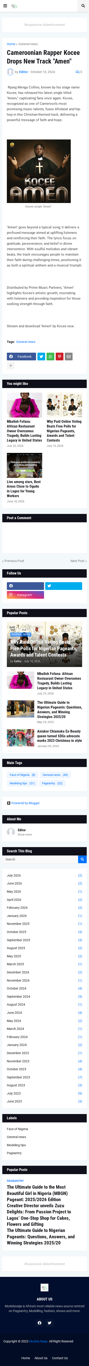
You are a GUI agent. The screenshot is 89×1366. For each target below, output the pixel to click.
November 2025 (44, 924)
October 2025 (44, 932)
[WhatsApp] (50, 356)
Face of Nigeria (22, 775)
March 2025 (44, 964)
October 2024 (44, 988)
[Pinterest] (59, 356)
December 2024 (44, 972)
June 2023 (44, 1101)
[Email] (69, 356)
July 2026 (44, 875)
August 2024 (44, 1004)
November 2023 (44, 1061)
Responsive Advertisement (44, 25)
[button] (5, 6)
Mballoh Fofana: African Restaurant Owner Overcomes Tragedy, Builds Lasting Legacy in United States (24, 430)
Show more (25, 834)
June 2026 (44, 883)
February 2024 (44, 1037)
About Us (40, 1358)
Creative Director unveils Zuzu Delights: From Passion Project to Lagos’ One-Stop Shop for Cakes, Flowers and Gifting (39, 1215)
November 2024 (44, 980)
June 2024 (44, 1012)
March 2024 (44, 1029)
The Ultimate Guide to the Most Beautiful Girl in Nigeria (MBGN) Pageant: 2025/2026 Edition (37, 1193)
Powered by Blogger (25, 803)
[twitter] (63, 586)
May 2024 (44, 1021)
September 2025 (44, 940)
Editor (22, 830)
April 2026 (44, 900)
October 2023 (44, 1069)
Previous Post (14, 561)
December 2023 (44, 1053)
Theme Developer (35, 1345)
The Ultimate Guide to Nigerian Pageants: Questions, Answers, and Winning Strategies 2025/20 (59, 709)
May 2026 (44, 891)
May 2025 (44, 956)
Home (11, 44)
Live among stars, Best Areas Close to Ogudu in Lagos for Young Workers (24, 489)
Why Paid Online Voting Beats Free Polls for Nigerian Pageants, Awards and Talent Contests (64, 430)
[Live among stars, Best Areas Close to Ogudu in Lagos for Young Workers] (24, 465)
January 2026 (44, 916)
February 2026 (44, 907)
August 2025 (44, 948)
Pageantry (52, 783)
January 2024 (44, 1045)
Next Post (77, 561)
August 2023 (44, 1085)
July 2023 (44, 1093)
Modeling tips (22, 783)
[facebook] (25, 586)
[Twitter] (41, 356)
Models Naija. (38, 1341)
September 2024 (44, 996)
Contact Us (60, 1358)
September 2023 (44, 1077)
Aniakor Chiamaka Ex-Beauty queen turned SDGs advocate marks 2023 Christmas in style (59, 736)
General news (28, 44)
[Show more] (11, 365)
